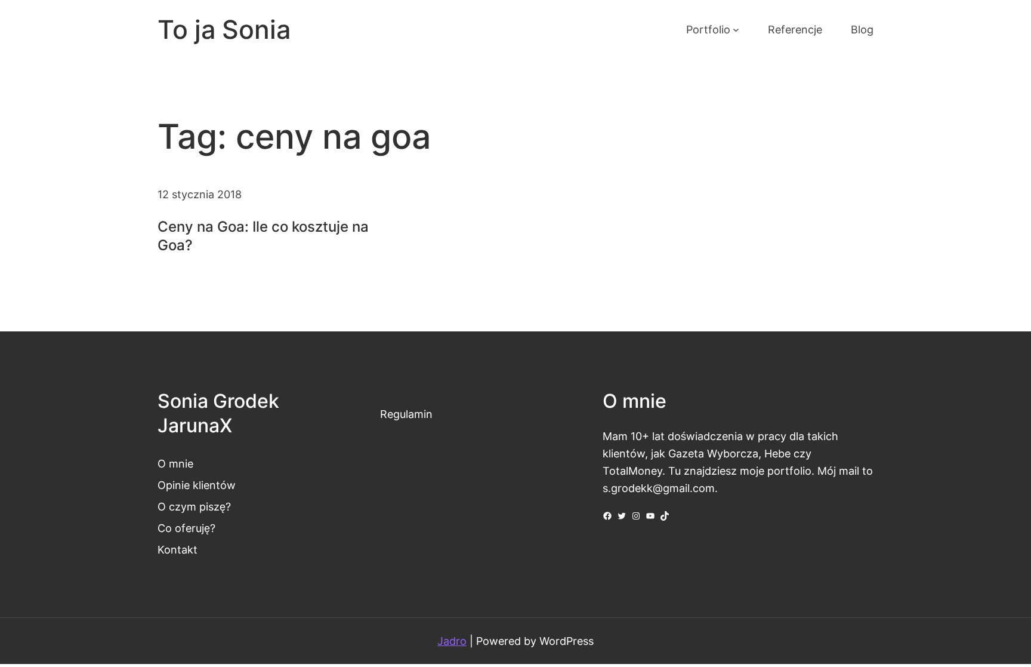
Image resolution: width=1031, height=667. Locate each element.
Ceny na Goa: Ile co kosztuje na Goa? (263, 236)
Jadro (452, 640)
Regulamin (406, 413)
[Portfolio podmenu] (736, 29)
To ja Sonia (224, 29)
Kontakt (177, 549)
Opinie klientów (197, 484)
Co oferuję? (186, 527)
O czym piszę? (194, 506)
